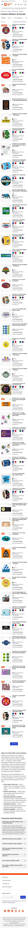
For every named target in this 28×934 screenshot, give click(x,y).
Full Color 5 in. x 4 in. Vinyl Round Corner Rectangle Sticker (18, 727)
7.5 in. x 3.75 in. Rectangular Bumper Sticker (19, 622)
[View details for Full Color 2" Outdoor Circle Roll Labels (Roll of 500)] (6, 300)
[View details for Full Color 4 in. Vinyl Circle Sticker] (6, 180)
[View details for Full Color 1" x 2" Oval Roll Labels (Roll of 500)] (6, 225)
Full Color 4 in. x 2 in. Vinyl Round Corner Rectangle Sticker (18, 399)
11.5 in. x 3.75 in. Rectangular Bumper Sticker (19, 250)
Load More (14, 743)
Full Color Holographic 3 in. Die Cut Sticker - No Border (19, 637)
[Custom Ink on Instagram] (16, 911)
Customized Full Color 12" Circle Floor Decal (18, 384)
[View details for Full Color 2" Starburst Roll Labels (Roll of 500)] (6, 716)
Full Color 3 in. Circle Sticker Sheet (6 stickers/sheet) (19, 652)
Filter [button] (4, 18)
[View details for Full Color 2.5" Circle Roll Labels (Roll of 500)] (6, 134)
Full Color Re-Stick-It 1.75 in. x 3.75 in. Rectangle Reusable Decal (19, 505)
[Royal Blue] (13, 28)
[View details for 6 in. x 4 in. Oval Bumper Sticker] (6, 75)
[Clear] (13, 88)
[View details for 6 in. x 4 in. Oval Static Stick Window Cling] (6, 314)
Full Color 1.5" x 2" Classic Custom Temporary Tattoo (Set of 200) (19, 414)
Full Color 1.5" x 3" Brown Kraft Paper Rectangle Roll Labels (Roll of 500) (19, 519)
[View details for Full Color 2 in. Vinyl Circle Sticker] (6, 344)
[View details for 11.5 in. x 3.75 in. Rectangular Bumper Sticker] (6, 255)
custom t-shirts (21, 919)
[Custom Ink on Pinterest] (12, 911)
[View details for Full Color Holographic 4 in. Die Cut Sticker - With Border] (6, 598)
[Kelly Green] (20, 28)
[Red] (15, 28)
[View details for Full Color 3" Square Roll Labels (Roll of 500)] (6, 240)
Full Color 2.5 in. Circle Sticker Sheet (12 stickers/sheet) (19, 324)
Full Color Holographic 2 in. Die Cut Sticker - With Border (19, 190)
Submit (23, 897)
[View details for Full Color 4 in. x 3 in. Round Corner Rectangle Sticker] (6, 433)
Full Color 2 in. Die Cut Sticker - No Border (19, 55)
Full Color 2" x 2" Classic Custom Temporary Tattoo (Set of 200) (19, 444)
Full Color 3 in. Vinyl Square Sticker (19, 548)
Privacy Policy (7, 921)
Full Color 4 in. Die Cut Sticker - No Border (19, 369)
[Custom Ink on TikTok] (19, 911)
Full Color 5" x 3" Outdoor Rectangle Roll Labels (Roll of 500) (19, 458)
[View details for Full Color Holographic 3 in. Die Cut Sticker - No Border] (6, 642)
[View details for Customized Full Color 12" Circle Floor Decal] (6, 389)
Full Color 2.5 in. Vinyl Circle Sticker (19, 578)
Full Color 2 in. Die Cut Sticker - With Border (19, 265)
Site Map (23, 918)
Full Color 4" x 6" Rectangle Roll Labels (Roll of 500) (19, 607)
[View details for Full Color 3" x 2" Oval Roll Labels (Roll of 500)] (6, 494)
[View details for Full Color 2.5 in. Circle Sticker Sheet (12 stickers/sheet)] (6, 329)
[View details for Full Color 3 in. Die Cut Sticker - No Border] (6, 568)
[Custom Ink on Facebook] (5, 911)
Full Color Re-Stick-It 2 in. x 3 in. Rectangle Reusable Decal (19, 99)
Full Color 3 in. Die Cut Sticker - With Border (19, 114)
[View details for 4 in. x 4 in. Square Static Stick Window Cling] (6, 479)
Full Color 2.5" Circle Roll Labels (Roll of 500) (18, 129)
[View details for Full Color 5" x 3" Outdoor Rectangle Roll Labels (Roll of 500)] (6, 463)
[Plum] (23, 73)
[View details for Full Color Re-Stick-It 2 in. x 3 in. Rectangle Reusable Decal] (6, 104)
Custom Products (6, 918)
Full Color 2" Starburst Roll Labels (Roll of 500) (18, 711)
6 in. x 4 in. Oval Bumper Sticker (18, 70)
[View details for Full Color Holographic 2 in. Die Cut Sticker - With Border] (6, 195)
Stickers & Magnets (13, 11)
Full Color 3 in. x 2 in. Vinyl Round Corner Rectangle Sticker (18, 667)
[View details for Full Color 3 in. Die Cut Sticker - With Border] (6, 119)
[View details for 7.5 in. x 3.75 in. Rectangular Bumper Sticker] (6, 627)
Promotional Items (16, 918)
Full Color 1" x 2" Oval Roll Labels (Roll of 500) (18, 220)
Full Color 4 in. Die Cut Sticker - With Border (19, 354)
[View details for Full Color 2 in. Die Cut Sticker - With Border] (6, 270)
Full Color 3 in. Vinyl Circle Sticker (18, 25)
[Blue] (13, 73)
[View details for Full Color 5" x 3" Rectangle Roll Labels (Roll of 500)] (6, 165)
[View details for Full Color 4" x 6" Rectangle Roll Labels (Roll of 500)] (6, 612)
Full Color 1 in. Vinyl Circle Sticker (18, 696)
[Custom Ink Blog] (23, 911)
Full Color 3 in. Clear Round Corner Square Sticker (19, 681)
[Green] (20, 73)
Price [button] (9, 18)
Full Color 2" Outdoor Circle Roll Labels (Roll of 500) (19, 295)
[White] (18, 28)
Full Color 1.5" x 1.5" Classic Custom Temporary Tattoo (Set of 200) (19, 145)
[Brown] (13, 523)
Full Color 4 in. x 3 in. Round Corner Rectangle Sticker (19, 428)
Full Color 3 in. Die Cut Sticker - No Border (19, 563)
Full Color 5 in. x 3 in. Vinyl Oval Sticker (18, 533)
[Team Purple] (23, 28)
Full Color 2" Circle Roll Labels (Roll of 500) (19, 40)
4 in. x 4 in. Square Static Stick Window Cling (18, 474)
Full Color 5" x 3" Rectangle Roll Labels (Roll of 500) (19, 160)
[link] (8, 4)
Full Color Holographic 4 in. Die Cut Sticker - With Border (19, 593)
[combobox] (14, 8)
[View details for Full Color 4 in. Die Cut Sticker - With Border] (6, 359)
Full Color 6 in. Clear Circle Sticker (19, 85)
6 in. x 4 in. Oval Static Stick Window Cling (19, 309)
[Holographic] (13, 193)
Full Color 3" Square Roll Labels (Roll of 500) (18, 235)
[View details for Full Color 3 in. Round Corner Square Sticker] (6, 210)
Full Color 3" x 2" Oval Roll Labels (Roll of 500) (18, 489)
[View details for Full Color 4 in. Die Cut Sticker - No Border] (6, 374)
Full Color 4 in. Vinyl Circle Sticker (18, 175)
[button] (10, 26)
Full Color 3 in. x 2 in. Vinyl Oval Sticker (18, 280)
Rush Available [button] (18, 18)
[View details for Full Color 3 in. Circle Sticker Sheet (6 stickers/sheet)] (6, 657)
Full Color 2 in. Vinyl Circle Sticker (18, 339)
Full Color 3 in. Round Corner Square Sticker (19, 205)
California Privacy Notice (18, 921)
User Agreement (14, 922)
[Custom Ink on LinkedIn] (9, 911)
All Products (4, 11)
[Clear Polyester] (15, 58)
